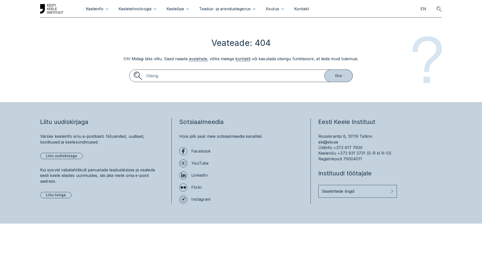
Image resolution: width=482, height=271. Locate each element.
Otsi (338, 76)
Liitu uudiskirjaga (61, 156)
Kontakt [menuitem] (301, 9)
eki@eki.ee (328, 142)
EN (423, 9)
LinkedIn (199, 175)
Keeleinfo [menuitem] (94, 9)
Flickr (196, 187)
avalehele (198, 58)
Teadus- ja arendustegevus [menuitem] (225, 9)
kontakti (243, 58)
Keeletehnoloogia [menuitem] (134, 9)
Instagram (201, 199)
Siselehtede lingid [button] (338, 191)
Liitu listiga (56, 195)
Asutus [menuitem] (272, 9)
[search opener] (439, 9)
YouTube (200, 163)
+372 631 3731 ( (352, 153)
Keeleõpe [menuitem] (175, 9)
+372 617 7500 (348, 147)
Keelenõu (327, 153)
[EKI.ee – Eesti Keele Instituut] (51, 9)
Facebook (201, 151)
